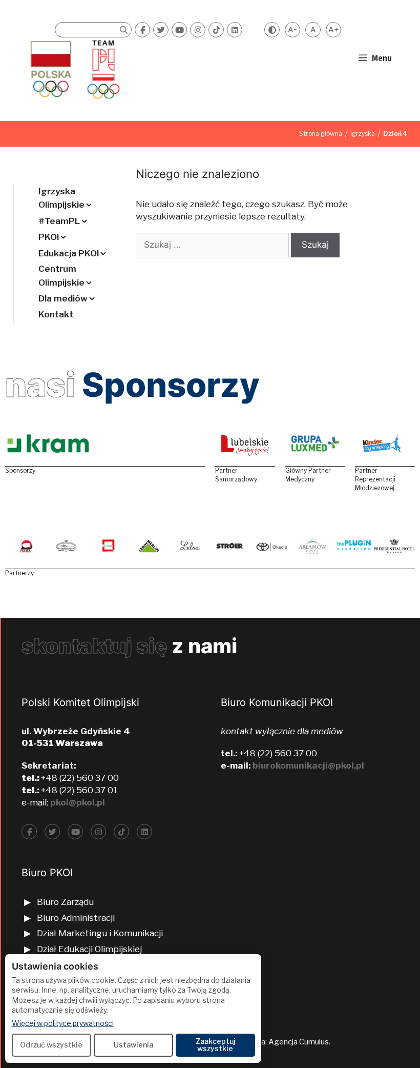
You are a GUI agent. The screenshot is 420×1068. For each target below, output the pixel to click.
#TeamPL (59, 221)
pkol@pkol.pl (77, 802)
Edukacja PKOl (68, 253)
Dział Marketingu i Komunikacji (100, 933)
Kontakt (55, 314)
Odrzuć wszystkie (51, 1044)
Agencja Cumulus (298, 1041)
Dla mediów (63, 298)
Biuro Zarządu (65, 902)
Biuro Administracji (76, 918)
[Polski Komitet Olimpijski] (73, 69)
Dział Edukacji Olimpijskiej (89, 949)
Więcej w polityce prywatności (63, 1022)
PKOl (48, 237)
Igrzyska (362, 133)
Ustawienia (133, 1044)
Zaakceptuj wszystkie (215, 1045)
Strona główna (320, 133)
